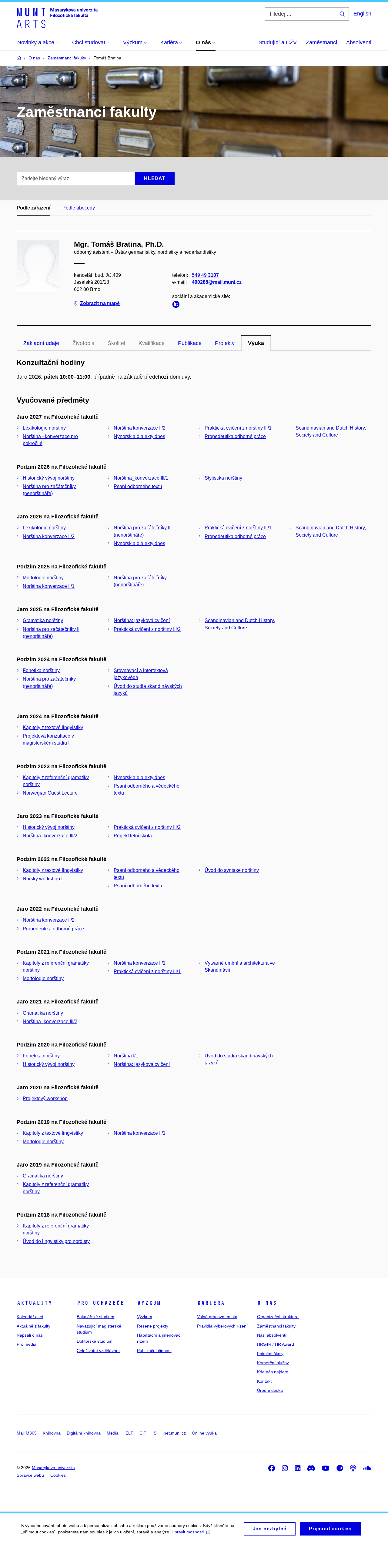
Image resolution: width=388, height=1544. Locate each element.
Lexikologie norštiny (44, 427)
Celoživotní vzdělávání (98, 1350)
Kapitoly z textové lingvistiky (53, 727)
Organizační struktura (278, 1316)
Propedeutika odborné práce (235, 436)
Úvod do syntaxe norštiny (232, 870)
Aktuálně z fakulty (33, 1326)
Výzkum (149, 1303)
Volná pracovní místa (217, 1316)
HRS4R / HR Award (275, 1344)
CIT (142, 1433)
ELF (129, 1433)
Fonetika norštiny (41, 670)
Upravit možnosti (188, 1531)
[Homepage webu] (57, 17)
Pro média (26, 1344)
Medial (113, 1433)
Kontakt (264, 1381)
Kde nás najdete (272, 1371)
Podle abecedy (78, 207)
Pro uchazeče (100, 1303)
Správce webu (30, 1475)
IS (154, 1433)
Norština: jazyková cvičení (142, 620)
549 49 (205, 275)
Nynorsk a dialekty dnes (139, 436)
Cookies (58, 1475)
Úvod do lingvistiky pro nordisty (56, 1241)
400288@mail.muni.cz (217, 282)
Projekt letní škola (133, 835)
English (362, 14)
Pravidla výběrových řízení (222, 1326)
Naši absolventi (271, 1335)
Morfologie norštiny (43, 577)
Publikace (190, 343)
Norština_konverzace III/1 (141, 478)
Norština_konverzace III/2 (50, 835)
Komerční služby (273, 1362)
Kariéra (211, 1303)
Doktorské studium (94, 1341)
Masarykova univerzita (53, 1467)
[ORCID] (177, 305)
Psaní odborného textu (138, 486)
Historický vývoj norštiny (49, 478)
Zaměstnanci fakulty (276, 1326)
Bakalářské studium (95, 1316)
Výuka (256, 343)
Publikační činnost (154, 1350)
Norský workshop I (42, 878)
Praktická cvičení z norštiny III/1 (238, 427)
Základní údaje (41, 343)
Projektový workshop (45, 1098)
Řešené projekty (152, 1326)
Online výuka (204, 1433)
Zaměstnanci (321, 42)
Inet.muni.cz (174, 1433)
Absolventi (358, 42)
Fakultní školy (270, 1353)
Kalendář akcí (30, 1316)
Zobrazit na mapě (100, 303)
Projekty (225, 343)
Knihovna (52, 1433)
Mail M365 (27, 1433)
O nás (267, 1303)
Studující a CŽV (278, 42)
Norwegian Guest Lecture (50, 792)
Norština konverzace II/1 (49, 586)
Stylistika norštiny (223, 478)
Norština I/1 (126, 1055)
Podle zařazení (33, 207)
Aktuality (34, 1303)
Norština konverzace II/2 (140, 427)
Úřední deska (270, 1390)
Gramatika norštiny (43, 620)
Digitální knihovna (84, 1433)
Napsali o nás (30, 1335)
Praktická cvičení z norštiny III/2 (147, 629)
